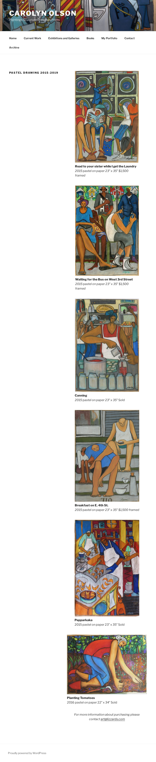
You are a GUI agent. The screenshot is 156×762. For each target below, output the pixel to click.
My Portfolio (109, 38)
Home (13, 38)
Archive (14, 47)
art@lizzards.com (113, 719)
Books (90, 38)
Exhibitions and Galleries (63, 38)
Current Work (32, 38)
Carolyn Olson (42, 13)
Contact (129, 38)
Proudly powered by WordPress (27, 753)
